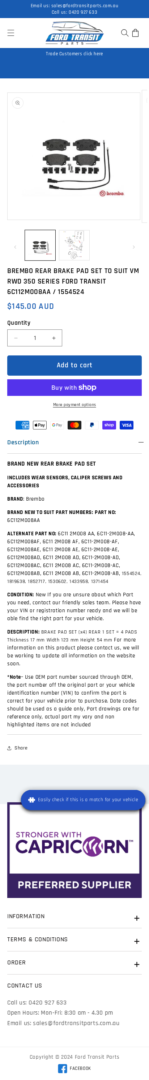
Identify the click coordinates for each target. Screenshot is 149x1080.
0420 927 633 (83, 12)
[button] (11, 33)
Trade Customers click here (74, 54)
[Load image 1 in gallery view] (40, 245)
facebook (74, 1069)
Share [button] (21, 748)
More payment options (74, 404)
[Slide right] (134, 247)
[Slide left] (15, 247)
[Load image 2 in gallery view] (74, 245)
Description (23, 442)
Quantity (18, 323)
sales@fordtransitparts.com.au (84, 6)
